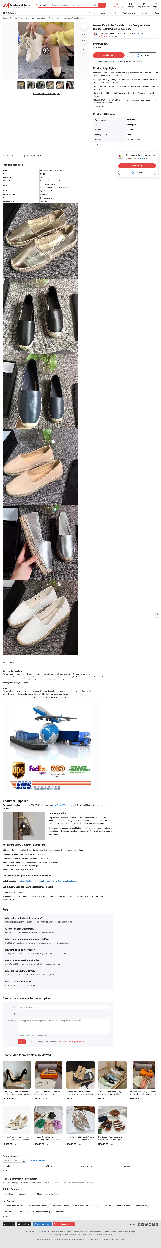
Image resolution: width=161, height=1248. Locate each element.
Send (22, 1041)
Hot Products (29, 1232)
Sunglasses (72, 881)
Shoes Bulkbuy (60, 1212)
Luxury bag (7, 1166)
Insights (133, 1232)
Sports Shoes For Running (39, 1212)
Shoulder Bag (30, 881)
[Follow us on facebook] (139, 1224)
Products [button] (43, 5)
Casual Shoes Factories (83, 1206)
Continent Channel (109, 1232)
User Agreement (94, 1239)
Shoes (39, 881)
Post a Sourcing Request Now (72, 1042)
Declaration (107, 1239)
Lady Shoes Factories (60, 1206)
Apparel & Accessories (18, 18)
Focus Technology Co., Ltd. (63, 1239)
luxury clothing (86, 1166)
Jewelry (54, 881)
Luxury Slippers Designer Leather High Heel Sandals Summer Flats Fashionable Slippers (143, 1094)
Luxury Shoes (47, 1166)
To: (15, 1014)
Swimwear (62, 881)
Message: (12, 1020)
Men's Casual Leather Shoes (48, 1194)
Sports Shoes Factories (38, 1206)
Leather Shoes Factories (14, 1206)
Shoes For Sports (104, 1206)
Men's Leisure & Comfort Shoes (42, 18)
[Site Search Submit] (102, 5)
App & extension (129, 13)
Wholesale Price (95, 1232)
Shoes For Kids (141, 1206)
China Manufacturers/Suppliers (60, 1232)
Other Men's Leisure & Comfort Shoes (71, 18)
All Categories (11, 13)
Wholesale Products (80, 1232)
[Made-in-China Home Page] (16, 5)
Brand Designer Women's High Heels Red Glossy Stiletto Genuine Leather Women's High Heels (16, 1094)
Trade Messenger (42, 1224)
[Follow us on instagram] (146, 1224)
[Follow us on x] (142, 1224)
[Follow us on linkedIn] (157, 1224)
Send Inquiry (109, 55)
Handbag (20, 881)
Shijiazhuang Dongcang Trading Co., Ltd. (113, 33)
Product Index (123, 1232)
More (5, 1216)
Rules (157, 13)
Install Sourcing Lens (65, 1224)
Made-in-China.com (69, 1235)
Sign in (155, 6)
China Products (42, 1232)
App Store (9, 1224)
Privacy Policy (119, 1239)
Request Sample (135, 61)
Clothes (46, 881)
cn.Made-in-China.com (104, 1235)
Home (5, 18)
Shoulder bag (124, 1166)
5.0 (129, 158)
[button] (94, 5)
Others (5, 1170)
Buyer (103, 13)
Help (115, 13)
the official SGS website (62, 805)
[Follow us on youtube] (150, 1224)
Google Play (24, 1224)
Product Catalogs (38, 1161)
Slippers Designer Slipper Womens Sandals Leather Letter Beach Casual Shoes (47, 1094)
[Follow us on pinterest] (153, 1224)
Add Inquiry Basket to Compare (46, 93)
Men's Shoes (9, 1194)
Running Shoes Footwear (14, 1212)
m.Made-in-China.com (86, 1235)
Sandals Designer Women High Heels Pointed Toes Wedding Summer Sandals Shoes (110, 1094)
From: (14, 1007)
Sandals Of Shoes (123, 1206)
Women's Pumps (25, 1194)
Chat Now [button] (144, 55)
